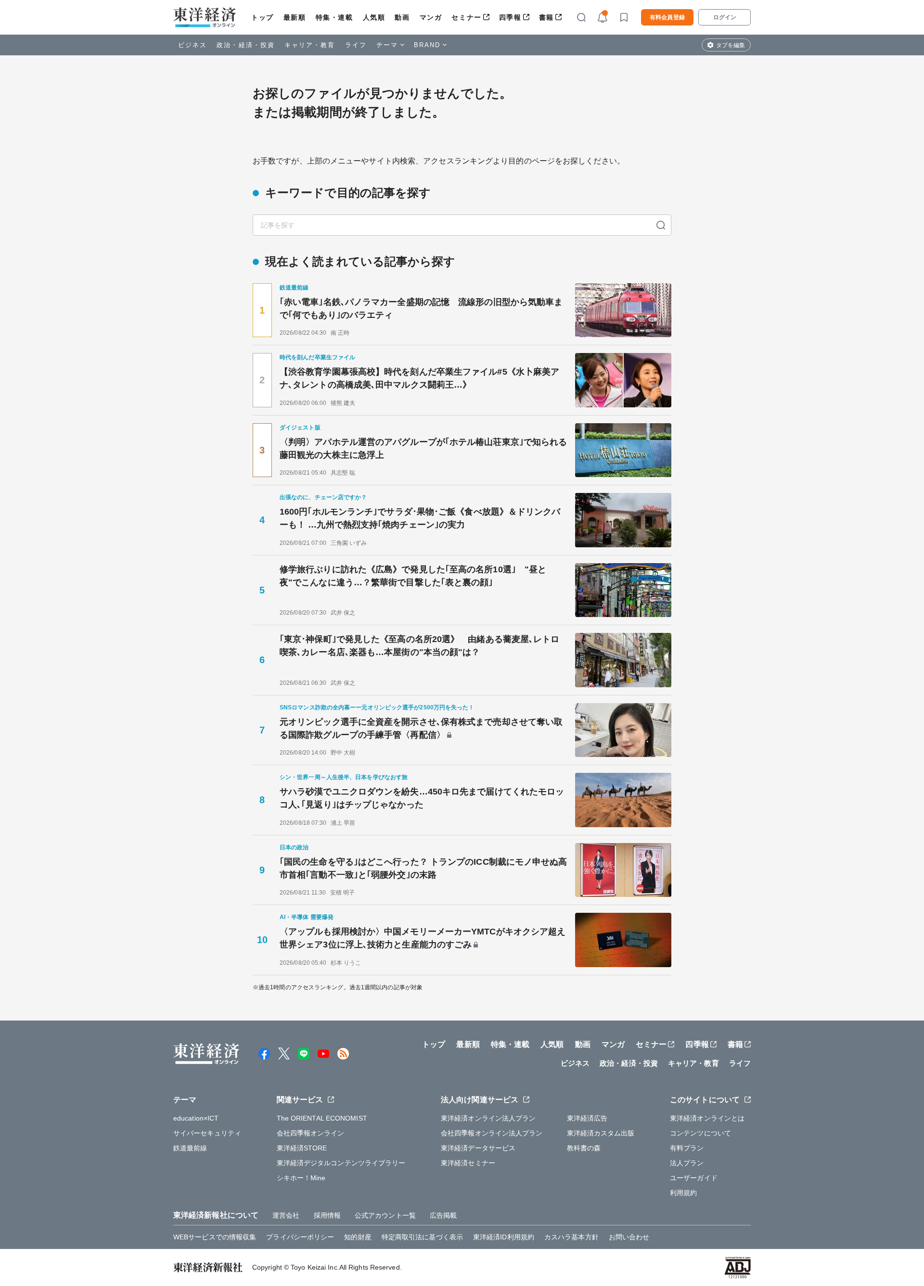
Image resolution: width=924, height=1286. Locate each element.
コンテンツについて (700, 1133)
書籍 (546, 17)
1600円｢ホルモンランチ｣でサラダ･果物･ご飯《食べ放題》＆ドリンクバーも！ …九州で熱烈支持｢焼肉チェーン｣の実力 (420, 518)
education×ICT (195, 1118)
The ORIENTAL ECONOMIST (322, 1118)
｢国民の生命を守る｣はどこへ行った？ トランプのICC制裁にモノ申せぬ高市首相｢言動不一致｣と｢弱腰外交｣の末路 (423, 868)
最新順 (294, 17)
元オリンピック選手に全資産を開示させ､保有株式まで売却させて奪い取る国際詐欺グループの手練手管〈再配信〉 (421, 728)
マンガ (431, 17)
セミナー (466, 17)
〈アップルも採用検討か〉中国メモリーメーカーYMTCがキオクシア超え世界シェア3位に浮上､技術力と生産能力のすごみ (422, 938)
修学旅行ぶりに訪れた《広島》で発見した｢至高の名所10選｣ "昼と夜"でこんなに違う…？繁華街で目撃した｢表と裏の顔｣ (413, 576)
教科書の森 (584, 1148)
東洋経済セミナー (468, 1163)
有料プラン (687, 1148)
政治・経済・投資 (246, 45)
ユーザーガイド (694, 1178)
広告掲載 (443, 1215)
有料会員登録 (667, 17)
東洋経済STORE (302, 1148)
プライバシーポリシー (300, 1237)
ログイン (724, 17)
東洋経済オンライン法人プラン (488, 1118)
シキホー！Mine (301, 1178)
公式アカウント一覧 (385, 1215)
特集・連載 (334, 17)
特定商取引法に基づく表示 (422, 1237)
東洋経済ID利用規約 (503, 1237)
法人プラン (687, 1163)
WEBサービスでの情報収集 (214, 1237)
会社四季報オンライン (311, 1133)
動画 (402, 17)
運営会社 (285, 1215)
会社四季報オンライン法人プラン (492, 1133)
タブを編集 (730, 45)
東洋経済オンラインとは (707, 1118)
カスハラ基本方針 (571, 1237)
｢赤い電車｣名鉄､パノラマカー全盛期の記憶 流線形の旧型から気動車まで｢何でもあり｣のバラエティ (421, 308)
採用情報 (327, 1215)
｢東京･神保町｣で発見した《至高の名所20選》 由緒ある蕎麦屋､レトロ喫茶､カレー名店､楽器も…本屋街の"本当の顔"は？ (420, 645)
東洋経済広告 (587, 1118)
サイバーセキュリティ (207, 1133)
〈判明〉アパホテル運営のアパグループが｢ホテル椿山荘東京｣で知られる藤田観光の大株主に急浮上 (423, 448)
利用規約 (683, 1193)
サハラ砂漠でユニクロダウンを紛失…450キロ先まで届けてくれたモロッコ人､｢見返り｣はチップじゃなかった (422, 798)
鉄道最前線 (190, 1148)
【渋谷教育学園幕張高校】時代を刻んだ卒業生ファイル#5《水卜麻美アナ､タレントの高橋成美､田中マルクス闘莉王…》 (419, 378)
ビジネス (192, 45)
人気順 (374, 17)
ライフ (356, 45)
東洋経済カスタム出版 (601, 1133)
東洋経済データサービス (478, 1148)
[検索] (661, 225)
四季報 (510, 17)
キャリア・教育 (309, 45)
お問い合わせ (629, 1237)
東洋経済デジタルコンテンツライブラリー (341, 1163)
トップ (262, 17)
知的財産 (357, 1237)
